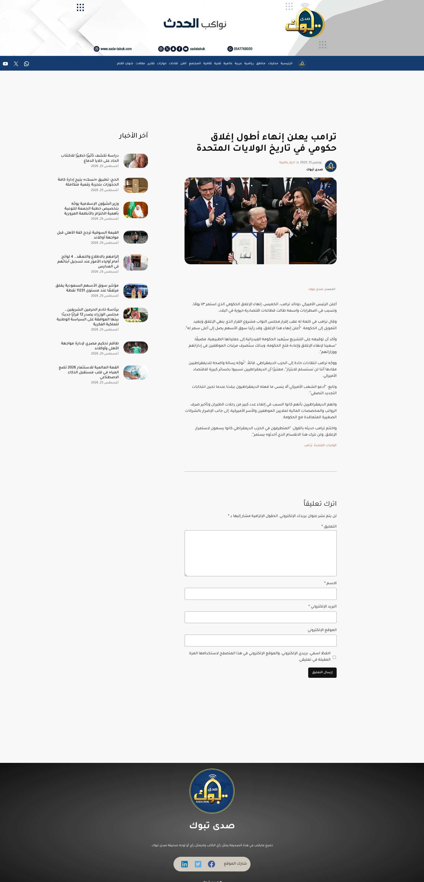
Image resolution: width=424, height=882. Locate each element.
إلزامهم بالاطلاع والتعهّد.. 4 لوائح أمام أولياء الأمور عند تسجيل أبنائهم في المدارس (88, 262)
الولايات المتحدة (325, 445)
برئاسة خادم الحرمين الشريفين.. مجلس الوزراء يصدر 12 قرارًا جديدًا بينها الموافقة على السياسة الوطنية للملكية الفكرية (88, 317)
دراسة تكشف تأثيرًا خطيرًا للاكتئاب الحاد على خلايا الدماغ (90, 158)
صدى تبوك (315, 289)
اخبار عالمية (287, 162)
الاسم (330, 583)
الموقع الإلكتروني (322, 630)
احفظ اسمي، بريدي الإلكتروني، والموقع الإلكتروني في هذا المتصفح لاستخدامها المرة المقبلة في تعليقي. (260, 657)
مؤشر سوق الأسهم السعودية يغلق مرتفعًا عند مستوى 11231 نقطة (87, 288)
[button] (211, 864)
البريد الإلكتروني (322, 607)
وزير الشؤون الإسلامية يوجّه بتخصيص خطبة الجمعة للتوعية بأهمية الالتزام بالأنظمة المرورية (91, 209)
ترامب (308, 445)
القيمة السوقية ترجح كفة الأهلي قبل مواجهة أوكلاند (88, 235)
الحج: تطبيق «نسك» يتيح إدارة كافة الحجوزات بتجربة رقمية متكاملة (88, 182)
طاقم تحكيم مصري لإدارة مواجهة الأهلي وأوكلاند (90, 346)
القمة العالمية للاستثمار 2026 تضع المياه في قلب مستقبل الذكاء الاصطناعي (89, 373)
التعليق (329, 527)
